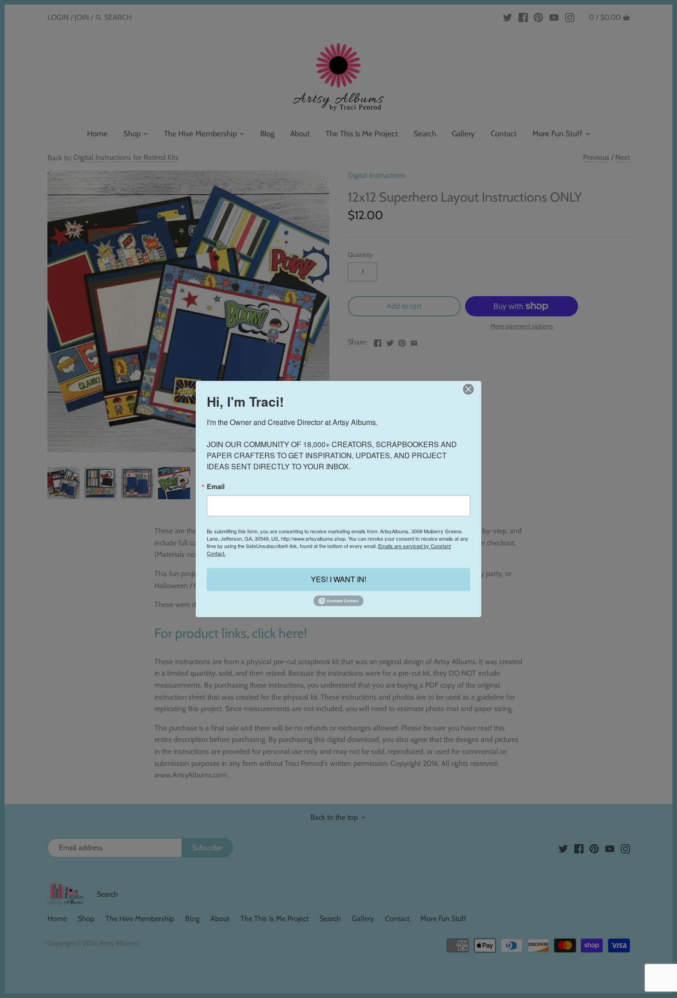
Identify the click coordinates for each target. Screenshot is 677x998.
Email (216, 486)
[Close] (468, 389)
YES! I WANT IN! (338, 579)
